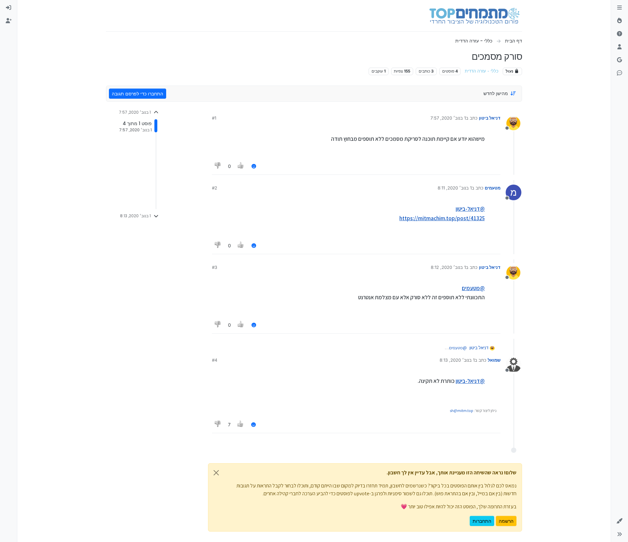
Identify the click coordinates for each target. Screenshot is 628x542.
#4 (214, 360)
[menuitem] (8, 8)
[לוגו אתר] (474, 16)
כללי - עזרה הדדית (481, 71)
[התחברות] (8, 8)
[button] (619, 521)
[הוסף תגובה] (254, 166)
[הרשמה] (8, 21)
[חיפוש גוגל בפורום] (619, 60)
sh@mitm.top (461, 410)
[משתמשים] (619, 47)
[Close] (216, 473)
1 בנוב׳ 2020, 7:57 (448, 118)
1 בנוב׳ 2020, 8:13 (457, 360)
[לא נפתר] (619, 34)
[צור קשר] (619, 73)
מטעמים (492, 187)
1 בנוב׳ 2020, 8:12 (448, 267)
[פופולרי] (619, 21)
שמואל (494, 360)
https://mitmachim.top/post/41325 (442, 218)
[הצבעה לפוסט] (241, 166)
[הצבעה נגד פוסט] (218, 166)
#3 (214, 267)
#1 (214, 118)
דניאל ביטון (489, 118)
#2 (214, 187)
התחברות (482, 521)
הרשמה (506, 521)
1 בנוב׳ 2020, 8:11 (455, 187)
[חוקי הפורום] (619, 8)
